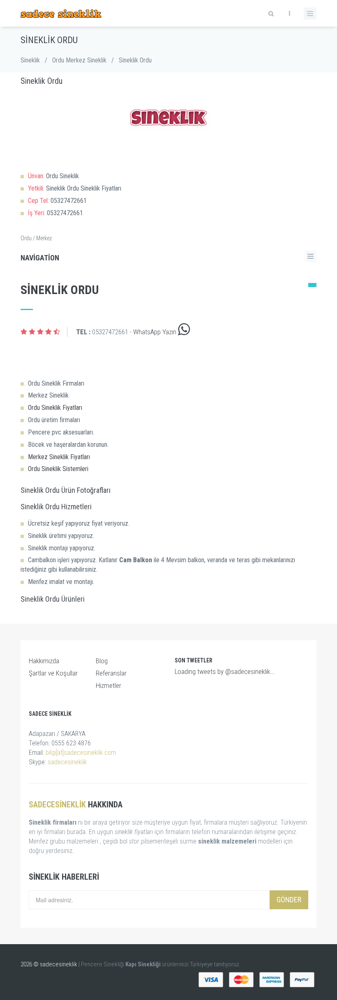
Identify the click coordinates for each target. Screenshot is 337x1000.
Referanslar (111, 673)
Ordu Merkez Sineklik (79, 60)
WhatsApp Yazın (155, 332)
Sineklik (30, 60)
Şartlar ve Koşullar (53, 673)
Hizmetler (108, 685)
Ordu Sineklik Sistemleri (58, 469)
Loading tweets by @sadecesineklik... (225, 671)
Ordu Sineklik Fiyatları (55, 407)
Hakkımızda (44, 661)
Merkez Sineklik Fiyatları (59, 457)
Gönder (289, 899)
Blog (102, 661)
